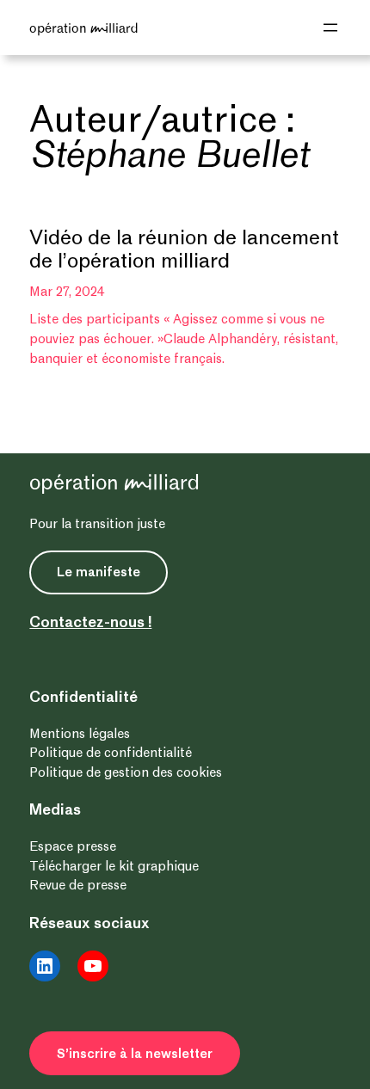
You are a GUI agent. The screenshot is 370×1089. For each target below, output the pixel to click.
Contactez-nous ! (90, 622)
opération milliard (84, 27)
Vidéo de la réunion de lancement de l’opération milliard (184, 250)
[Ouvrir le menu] (330, 27)
